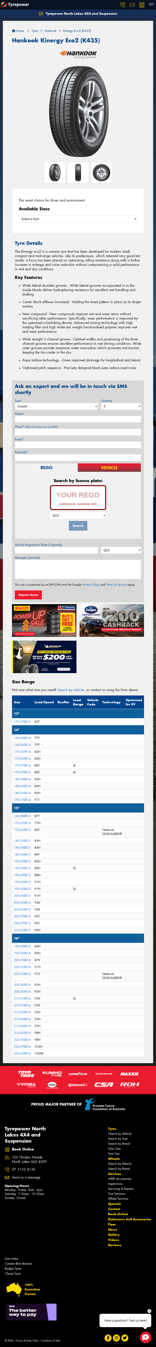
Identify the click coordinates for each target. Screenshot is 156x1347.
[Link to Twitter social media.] (124, 1337)
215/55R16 (22, 998)
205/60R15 (22, 896)
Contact (114, 1209)
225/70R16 (22, 1047)
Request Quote (28, 595)
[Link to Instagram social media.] (116, 1337)
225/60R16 (22, 1040)
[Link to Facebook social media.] (107, 1337)
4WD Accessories (119, 1179)
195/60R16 (22, 953)
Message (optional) (27, 558)
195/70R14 (22, 800)
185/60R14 (22, 779)
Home (19, 31)
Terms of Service (116, 585)
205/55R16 (22, 967)
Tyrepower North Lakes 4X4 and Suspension (81, 13)
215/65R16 (22, 1033)
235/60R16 (22, 1054)
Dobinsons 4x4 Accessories (129, 1219)
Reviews (114, 1245)
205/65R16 (22, 992)
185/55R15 (22, 841)
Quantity (106, 401)
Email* (19, 439)
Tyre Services (116, 1194)
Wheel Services (118, 1199)
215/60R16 (22, 1012)
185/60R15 (22, 848)
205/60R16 (22, 985)
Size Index (11, 1259)
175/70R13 (22, 722)
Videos (113, 1240)
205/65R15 (22, 903)
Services (114, 1174)
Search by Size (118, 1139)
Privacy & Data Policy (27, 1340)
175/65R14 (22, 752)
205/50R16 (22, 960)
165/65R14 (22, 738)
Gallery (114, 1235)
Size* (18, 401)
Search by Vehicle (119, 1134)
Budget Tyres (13, 1269)
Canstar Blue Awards (18, 1264)
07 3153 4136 (23, 1169)
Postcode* (21, 452)
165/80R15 (22, 816)
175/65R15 (22, 830)
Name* (20, 414)
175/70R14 (22, 765)
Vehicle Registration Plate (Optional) (38, 545)
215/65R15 (22, 930)
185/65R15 (22, 854)
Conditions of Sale (50, 1340)
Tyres (112, 1129)
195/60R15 (22, 868)
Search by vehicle (70, 690)
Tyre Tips (113, 1154)
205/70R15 (22, 916)
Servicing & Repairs (121, 1189)
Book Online (118, 1214)
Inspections (115, 1184)
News (112, 1229)
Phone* (36, 427)
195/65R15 (22, 882)
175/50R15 (22, 823)
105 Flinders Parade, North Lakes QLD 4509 (29, 1159)
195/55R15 (22, 861)
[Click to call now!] (123, 5)
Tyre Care (114, 1149)
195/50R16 (22, 946)
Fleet (112, 1224)
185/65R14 (22, 786)
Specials (114, 1204)
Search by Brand (119, 1144)
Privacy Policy (90, 585)
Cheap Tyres (13, 1274)
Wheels (114, 1159)
